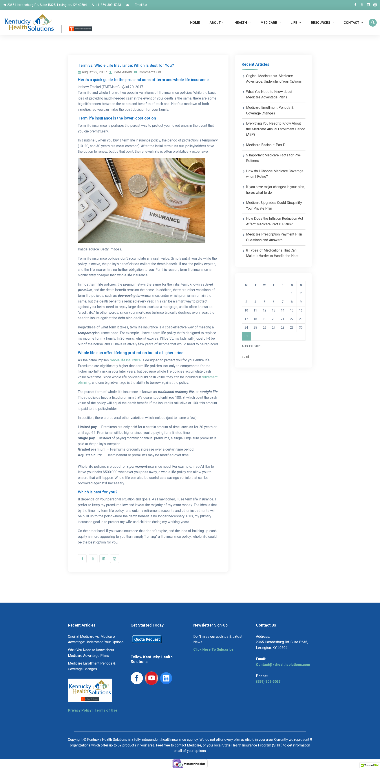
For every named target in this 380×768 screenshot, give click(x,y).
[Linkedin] (368, 4)
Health (240, 22)
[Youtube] (362, 4)
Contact (351, 22)
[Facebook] (355, 4)
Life (294, 22)
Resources (320, 22)
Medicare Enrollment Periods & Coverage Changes (270, 110)
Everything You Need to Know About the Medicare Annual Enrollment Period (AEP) (275, 129)
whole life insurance (125, 360)
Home (195, 22)
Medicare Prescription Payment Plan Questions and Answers (274, 237)
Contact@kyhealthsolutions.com (283, 664)
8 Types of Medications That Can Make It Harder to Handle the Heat (272, 253)
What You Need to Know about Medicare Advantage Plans (269, 94)
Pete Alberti (122, 72)
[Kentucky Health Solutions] (47, 22)
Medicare (269, 22)
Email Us (141, 4)
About (215, 22)
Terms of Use (105, 710)
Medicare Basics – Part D (265, 145)
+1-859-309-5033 (108, 4)
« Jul (245, 357)
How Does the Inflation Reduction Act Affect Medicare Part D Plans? (274, 221)
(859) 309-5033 (268, 681)
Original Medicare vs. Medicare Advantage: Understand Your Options (274, 78)
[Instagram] (375, 4)
